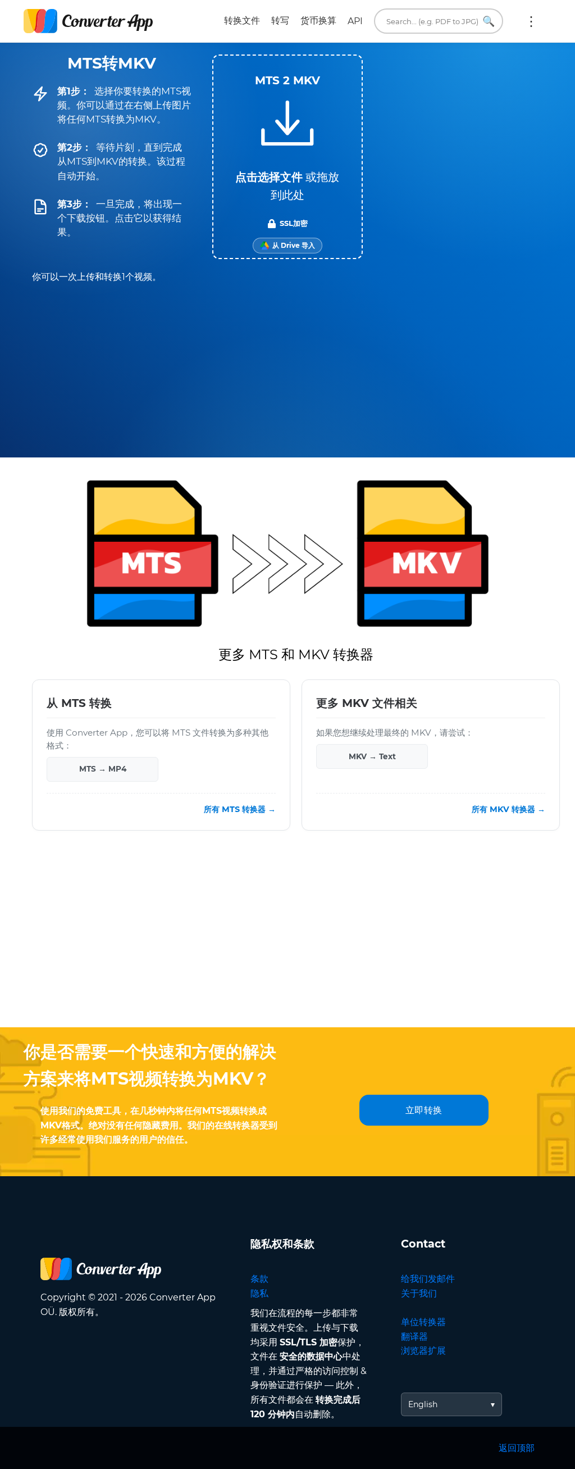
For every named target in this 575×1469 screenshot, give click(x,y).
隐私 (259, 1293)
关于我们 (419, 1293)
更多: (531, 21)
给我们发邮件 (428, 1278)
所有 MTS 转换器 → (240, 809)
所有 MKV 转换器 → (508, 809)
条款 (259, 1278)
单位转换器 (423, 1322)
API (355, 21)
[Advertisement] (287, 937)
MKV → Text (372, 756)
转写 (280, 20)
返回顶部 (517, 1448)
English (422, 1404)
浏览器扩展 (423, 1350)
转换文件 (242, 20)
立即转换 (423, 1110)
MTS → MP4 (102, 768)
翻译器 (414, 1336)
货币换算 (318, 20)
